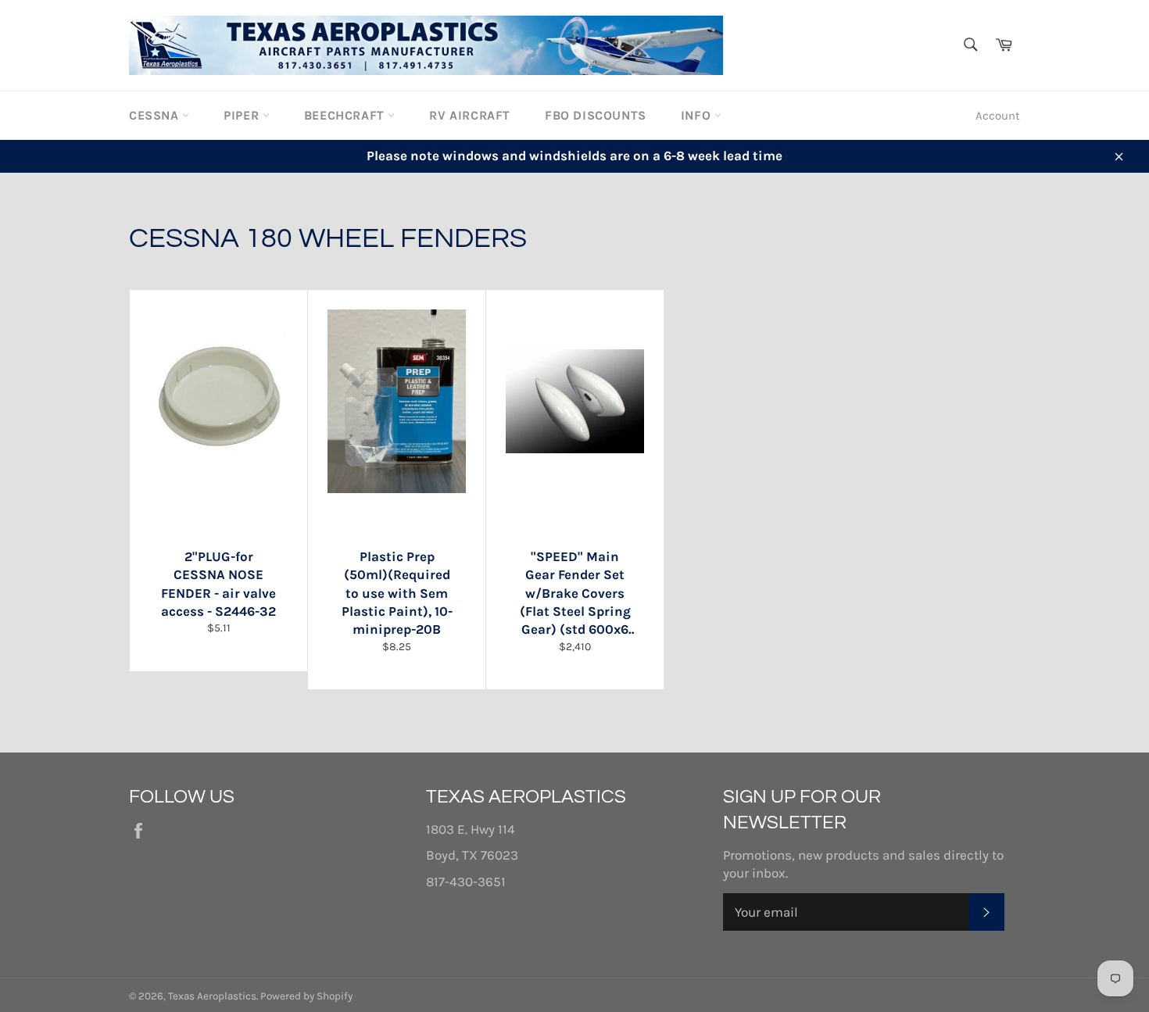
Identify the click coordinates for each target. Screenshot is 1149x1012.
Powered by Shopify (306, 996)
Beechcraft (346, 115)
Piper (243, 115)
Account (997, 116)
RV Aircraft (469, 115)
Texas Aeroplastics (212, 996)
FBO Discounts (595, 115)
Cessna (155, 115)
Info (697, 115)
